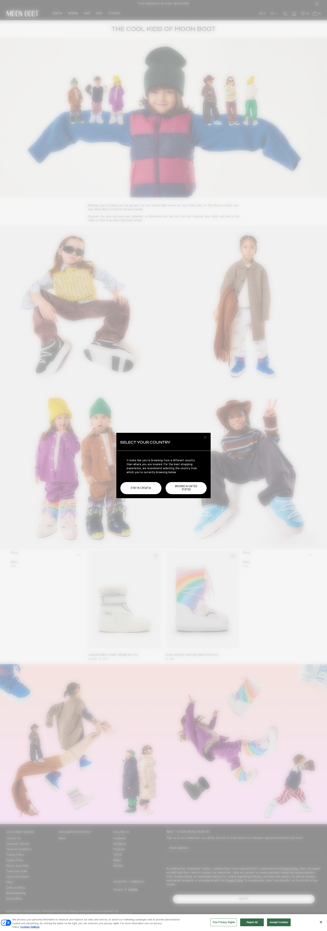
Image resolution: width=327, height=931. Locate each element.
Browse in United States (186, 488)
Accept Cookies (279, 922)
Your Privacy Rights (224, 922)
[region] (163, 922)
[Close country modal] (205, 437)
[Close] (321, 922)
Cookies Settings (30, 927)
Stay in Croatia (141, 488)
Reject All (252, 922)
